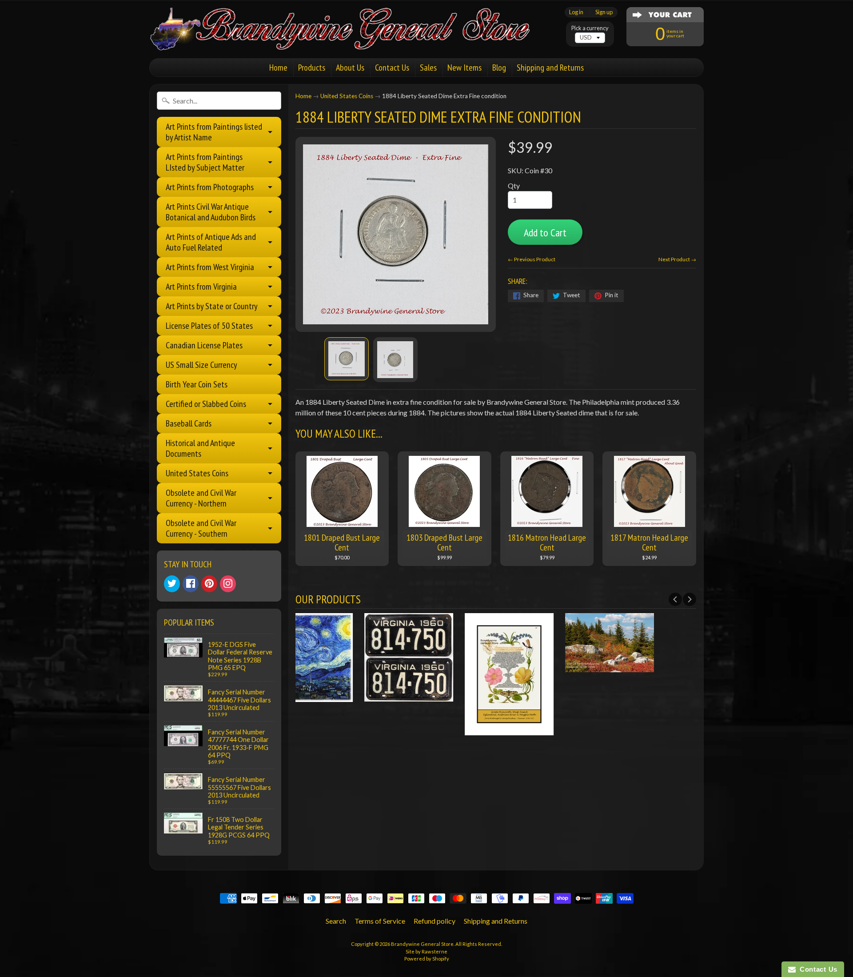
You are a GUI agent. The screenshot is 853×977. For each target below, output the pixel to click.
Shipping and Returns (550, 67)
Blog (499, 67)
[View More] (345, 696)
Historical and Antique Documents (200, 448)
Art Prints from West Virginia (210, 267)
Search (336, 921)
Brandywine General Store (422, 944)
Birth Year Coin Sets (196, 384)
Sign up (604, 12)
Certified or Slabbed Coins (206, 404)
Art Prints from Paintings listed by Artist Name (214, 132)
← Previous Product (531, 259)
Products (311, 67)
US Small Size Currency (201, 365)
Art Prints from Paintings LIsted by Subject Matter (205, 162)
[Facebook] (191, 583)
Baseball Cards (188, 423)
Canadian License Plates (204, 345)
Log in (576, 12)
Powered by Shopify (426, 958)
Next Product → (677, 259)
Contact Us (392, 67)
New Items (464, 67)
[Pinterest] (209, 583)
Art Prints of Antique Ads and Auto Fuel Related (211, 242)
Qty (514, 185)
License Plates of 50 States (209, 325)
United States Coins (197, 473)
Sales (428, 67)
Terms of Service (380, 921)
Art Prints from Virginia (201, 286)
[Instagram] (228, 583)
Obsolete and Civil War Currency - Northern (201, 498)
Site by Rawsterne (426, 951)
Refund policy (434, 921)
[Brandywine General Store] (349, 39)
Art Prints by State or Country (212, 306)
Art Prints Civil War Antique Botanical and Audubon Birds (210, 212)
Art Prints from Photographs (210, 187)
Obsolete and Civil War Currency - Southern (201, 528)
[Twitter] (172, 583)
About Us (350, 67)
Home (278, 67)
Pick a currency (590, 28)
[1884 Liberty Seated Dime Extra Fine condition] (346, 358)
